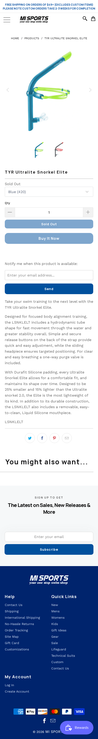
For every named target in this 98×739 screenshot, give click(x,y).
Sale (54, 643)
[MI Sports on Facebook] (44, 721)
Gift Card (12, 643)
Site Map (12, 636)
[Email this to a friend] (67, 438)
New (54, 605)
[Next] (89, 90)
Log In (9, 685)
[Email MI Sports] (53, 721)
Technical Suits (63, 655)
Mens (55, 611)
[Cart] (93, 18)
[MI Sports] (49, 20)
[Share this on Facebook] (42, 438)
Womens (57, 617)
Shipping (11, 611)
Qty (7, 203)
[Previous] (8, 90)
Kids (54, 624)
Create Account (17, 691)
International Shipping (22, 617)
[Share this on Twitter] (30, 438)
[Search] (85, 18)
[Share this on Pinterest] (54, 438)
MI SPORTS (55, 731)
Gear (55, 636)
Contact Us (60, 668)
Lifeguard (58, 649)
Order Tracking (16, 630)
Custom (57, 662)
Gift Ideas (58, 630)
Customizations (17, 649)
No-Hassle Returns (19, 624)
